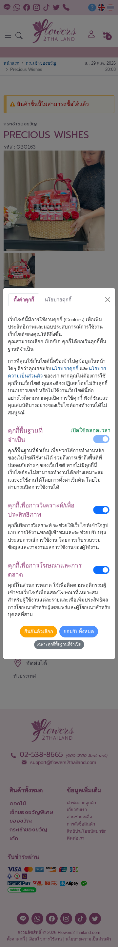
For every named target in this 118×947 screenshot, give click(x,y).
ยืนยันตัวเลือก (38, 631)
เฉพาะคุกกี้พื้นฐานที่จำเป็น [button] (59, 644)
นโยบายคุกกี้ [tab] (58, 299)
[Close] (107, 299)
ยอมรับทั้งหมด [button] (79, 631)
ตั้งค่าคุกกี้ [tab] (23, 299)
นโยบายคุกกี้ (64, 368)
